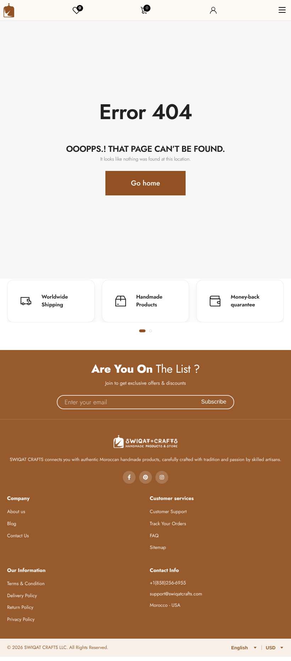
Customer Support (168, 512)
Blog (11, 524)
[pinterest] (145, 477)
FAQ (154, 536)
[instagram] (161, 477)
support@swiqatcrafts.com (176, 594)
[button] (142, 331)
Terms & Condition (26, 584)
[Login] (213, 10)
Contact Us (18, 536)
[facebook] (129, 477)
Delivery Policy (22, 596)
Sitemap (158, 547)
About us (16, 512)
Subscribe (213, 402)
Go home (145, 183)
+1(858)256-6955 (168, 583)
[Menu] (282, 10)
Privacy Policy (21, 619)
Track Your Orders (168, 524)
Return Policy (20, 607)
